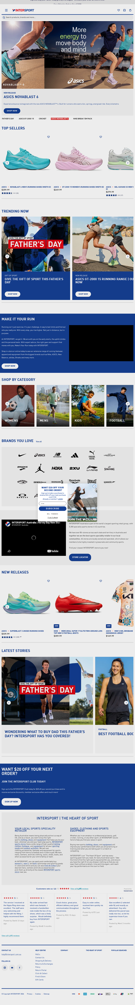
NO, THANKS (52, 514)
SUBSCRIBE (52, 508)
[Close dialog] (94, 486)
